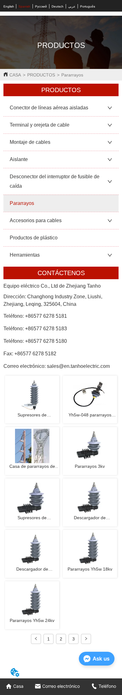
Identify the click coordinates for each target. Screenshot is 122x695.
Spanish (24, 6)
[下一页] (86, 639)
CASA (15, 74)
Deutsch (58, 6)
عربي (71, 6)
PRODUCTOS (41, 74)
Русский (41, 6)
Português (87, 6)
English (8, 6)
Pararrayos (72, 74)
